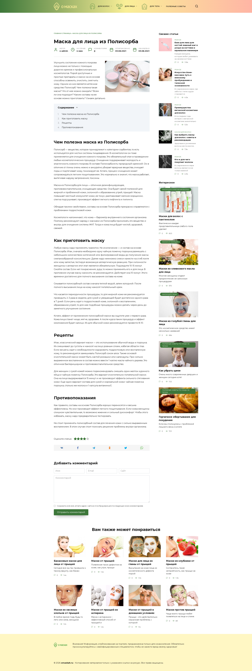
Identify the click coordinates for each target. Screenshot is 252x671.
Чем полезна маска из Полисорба (80, 114)
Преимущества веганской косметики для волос (186, 110)
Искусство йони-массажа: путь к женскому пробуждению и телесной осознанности (183, 79)
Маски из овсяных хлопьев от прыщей (66, 611)
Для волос (104, 6)
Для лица (130, 6)
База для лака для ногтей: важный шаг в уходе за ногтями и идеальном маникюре (186, 46)
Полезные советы (176, 6)
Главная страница (62, 33)
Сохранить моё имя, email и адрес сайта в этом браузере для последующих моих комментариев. (100, 506)
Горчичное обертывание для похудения (177, 418)
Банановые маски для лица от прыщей (68, 562)
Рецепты (67, 123)
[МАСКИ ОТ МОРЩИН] (178, 263)
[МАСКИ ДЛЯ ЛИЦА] (178, 315)
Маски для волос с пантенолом (171, 218)
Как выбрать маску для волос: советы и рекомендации (185, 137)
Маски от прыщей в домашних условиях (141, 611)
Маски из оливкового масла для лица (177, 270)
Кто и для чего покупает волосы (184, 160)
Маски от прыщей (102, 560)
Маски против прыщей (180, 609)
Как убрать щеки (169, 370)
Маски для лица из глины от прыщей (141, 562)
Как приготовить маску (75, 118)
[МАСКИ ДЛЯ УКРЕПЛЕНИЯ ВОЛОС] (178, 211)
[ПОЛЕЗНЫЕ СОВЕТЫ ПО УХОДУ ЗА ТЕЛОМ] (178, 365)
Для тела (155, 6)
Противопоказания (72, 127)
